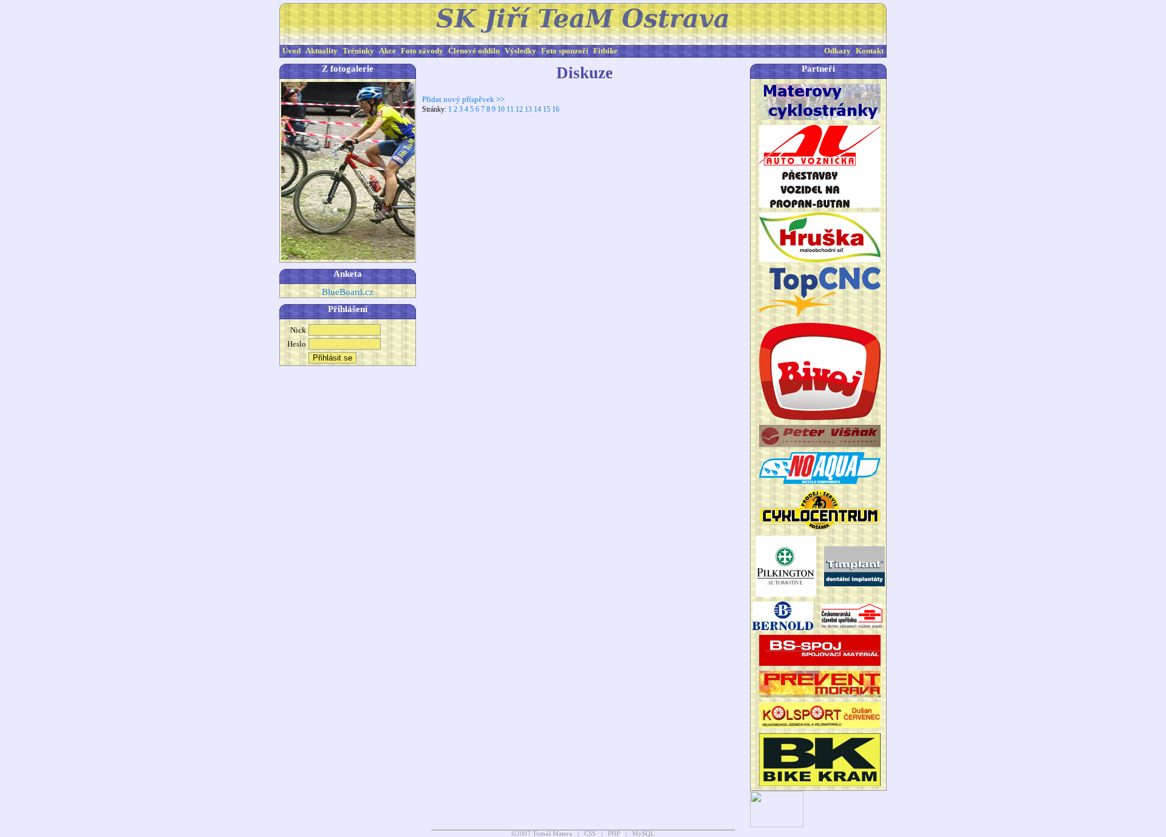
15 (546, 109)
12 (519, 109)
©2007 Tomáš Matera (541, 833)
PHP (614, 833)
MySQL (643, 833)
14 (537, 109)
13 (528, 109)
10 (501, 109)
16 (555, 109)
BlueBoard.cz (347, 292)
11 (510, 109)
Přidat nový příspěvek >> (463, 99)
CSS (590, 833)
